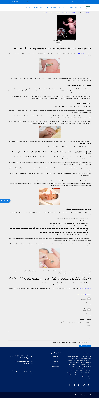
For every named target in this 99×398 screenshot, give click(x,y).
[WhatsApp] (23, 2)
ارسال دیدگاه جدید (81, 294)
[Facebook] (32, 2)
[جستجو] (8, 7)
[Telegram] (25, 2)
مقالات (60, 40)
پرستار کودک (56, 358)
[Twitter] (30, 2)
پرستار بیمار (56, 361)
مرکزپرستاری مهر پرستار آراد (84, 288)
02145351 (5, 201)
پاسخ (90, 304)
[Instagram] (27, 2)
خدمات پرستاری (55, 366)
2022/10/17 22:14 (83, 299)
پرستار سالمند (56, 356)
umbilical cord (81, 53)
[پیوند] (88, 7)
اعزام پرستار (56, 364)
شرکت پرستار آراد (78, 395)
